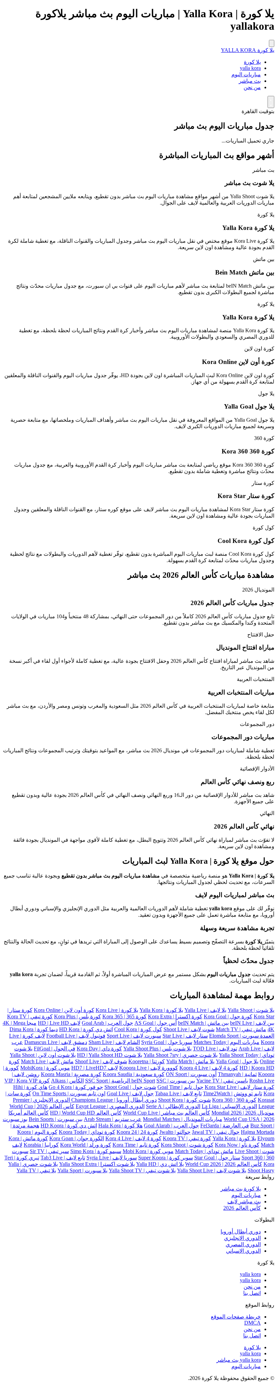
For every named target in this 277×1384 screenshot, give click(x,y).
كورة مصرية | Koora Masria (71, 1074)
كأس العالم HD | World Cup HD (86, 1113)
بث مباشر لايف (244, 1201)
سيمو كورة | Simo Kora (95, 1151)
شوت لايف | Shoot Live (189, 1029)
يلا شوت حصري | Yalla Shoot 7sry (181, 1055)
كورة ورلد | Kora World (85, 1145)
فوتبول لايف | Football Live (75, 1036)
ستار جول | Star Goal (217, 1157)
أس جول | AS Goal (155, 1023)
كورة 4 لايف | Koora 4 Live (208, 1068)
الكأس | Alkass (67, 1080)
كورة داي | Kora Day (99, 1048)
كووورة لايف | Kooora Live (148, 1068)
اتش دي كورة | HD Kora (86, 1029)
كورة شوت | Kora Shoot (187, 1145)
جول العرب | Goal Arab (107, 1023)
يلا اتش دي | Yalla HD (160, 1164)
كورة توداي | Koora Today (87, 1132)
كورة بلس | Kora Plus (77, 1016)
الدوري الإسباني (243, 1251)
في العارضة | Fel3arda (224, 1125)
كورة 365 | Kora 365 (124, 1016)
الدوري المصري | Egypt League (110, 1106)
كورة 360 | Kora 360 (234, 1100)
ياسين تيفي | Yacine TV (222, 1080)
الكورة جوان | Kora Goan (76, 1138)
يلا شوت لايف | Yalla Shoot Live (211, 1170)
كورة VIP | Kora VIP (27, 1080)
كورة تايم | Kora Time (135, 1145)
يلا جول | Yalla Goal (237, 1061)
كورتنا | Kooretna (146, 1061)
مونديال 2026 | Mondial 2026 (242, 1113)
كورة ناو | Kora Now (237, 1145)
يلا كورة (252, 62)
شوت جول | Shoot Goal (130, 1087)
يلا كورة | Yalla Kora (161, 1010)
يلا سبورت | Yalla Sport (82, 1170)
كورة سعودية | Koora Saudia (134, 1074)
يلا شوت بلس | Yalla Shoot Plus (157, 1048)
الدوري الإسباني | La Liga (229, 1106)
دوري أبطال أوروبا (241, 1231)
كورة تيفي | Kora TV (30, 1016)
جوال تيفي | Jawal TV (216, 1132)
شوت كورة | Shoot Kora (184, 1100)
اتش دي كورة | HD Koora (69, 1125)
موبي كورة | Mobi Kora (148, 1151)
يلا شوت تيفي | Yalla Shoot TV (142, 1170)
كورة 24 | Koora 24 (137, 1132)
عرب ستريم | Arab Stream (113, 1119)
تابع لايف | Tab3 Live (63, 1157)
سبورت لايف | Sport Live (134, 1036)
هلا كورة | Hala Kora (120, 1125)
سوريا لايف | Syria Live (111, 1157)
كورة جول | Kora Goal (228, 1016)
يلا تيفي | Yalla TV (36, 1170)
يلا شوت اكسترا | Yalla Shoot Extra (97, 1164)
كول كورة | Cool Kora (138, 1029)
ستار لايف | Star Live (185, 1036)
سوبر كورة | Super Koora (165, 1157)
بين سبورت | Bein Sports (55, 1119)
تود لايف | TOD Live (215, 1048)
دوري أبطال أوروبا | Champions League (114, 1100)
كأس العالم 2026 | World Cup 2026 (223, 1164)
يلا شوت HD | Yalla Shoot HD (109, 1055)
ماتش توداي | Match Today (204, 1151)
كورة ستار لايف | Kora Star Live (239, 1087)
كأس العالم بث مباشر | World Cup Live (166, 1113)
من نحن (252, 87)
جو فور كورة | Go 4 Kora (76, 1087)
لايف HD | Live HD (59, 1023)
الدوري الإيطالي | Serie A (173, 1106)
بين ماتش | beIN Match (203, 1023)
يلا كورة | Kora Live (117, 1010)
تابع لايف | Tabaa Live (178, 1093)
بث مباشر (250, 81)
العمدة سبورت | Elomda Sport (241, 1036)
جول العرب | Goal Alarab (171, 1125)
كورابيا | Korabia (41, 1145)
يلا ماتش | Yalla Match (190, 1061)
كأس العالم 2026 (242, 1208)
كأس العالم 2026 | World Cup (41, 1106)
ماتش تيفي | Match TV (241, 1029)
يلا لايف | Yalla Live (205, 1010)
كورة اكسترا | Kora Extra (175, 1016)
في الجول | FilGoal (54, 1048)
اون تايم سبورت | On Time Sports (68, 1093)
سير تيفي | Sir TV (49, 1151)
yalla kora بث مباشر (239, 1360)
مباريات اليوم (246, 74)
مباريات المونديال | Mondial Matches (182, 1119)
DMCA (252, 1323)
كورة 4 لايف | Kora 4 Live (133, 1138)
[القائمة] (271, 43)
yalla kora (250, 68)
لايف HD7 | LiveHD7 (94, 1068)
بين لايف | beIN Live (252, 1023)
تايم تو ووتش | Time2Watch (232, 1093)
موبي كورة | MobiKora (45, 1068)
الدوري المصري (243, 1244)
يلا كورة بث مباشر (241, 1189)
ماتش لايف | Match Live (47, 1061)
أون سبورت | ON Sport (191, 1074)
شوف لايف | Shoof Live (101, 1061)
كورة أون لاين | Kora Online (64, 1010)
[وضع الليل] (271, 102)
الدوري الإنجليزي (242, 1238)
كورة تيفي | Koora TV (187, 1138)
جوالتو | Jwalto (175, 1132)
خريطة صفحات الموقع (236, 1317)
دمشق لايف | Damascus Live (55, 1042)
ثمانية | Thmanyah (237, 1074)
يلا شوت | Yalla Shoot (251, 1010)
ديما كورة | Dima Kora (33, 1029)
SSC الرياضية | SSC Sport (125, 1080)
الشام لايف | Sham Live (114, 1042)
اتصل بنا (252, 1293)
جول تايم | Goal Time (180, 1087)
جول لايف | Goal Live (130, 1093)
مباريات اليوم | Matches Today (226, 1042)
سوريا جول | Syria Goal (166, 1042)
